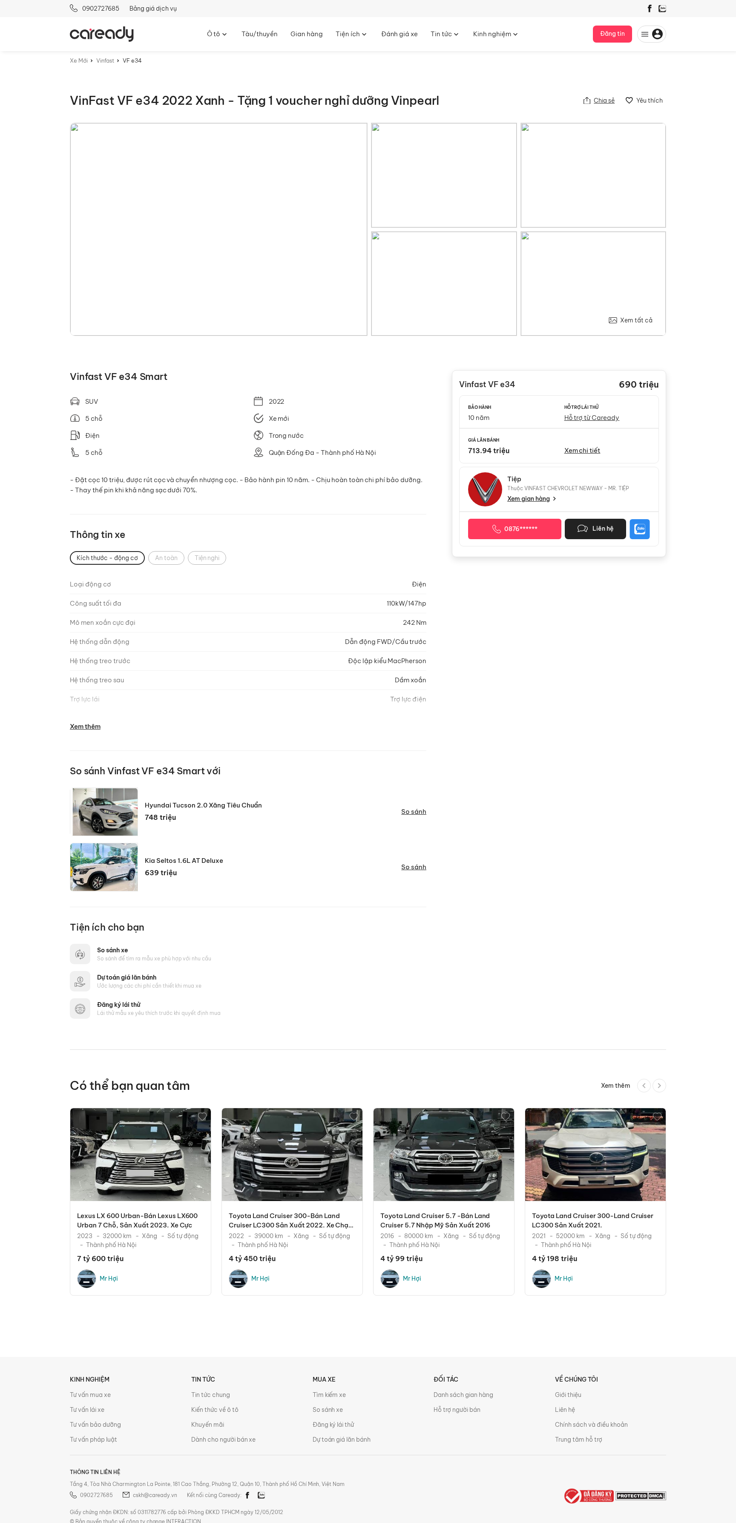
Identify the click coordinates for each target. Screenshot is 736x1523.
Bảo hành (479, 407)
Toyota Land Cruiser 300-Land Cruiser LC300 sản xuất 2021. (592, 1220)
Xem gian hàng (528, 499)
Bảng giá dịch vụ (153, 8)
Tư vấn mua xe (90, 1395)
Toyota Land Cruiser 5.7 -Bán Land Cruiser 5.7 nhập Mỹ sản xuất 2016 (435, 1220)
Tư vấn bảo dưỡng (95, 1424)
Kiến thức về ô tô (215, 1410)
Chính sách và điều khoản (591, 1424)
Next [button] (659, 1085)
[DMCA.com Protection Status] (640, 1495)
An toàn (166, 558)
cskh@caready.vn (155, 1495)
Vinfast (105, 60)
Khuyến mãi (207, 1424)
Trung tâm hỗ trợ (578, 1439)
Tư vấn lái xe (87, 1410)
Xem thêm (85, 726)
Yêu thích (649, 100)
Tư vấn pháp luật (93, 1439)
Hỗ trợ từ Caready (592, 418)
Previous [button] (644, 1085)
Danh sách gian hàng (463, 1395)
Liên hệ (565, 1410)
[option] (140, 1202)
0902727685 (100, 8)
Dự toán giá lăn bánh (126, 977)
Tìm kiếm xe (329, 1395)
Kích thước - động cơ (107, 558)
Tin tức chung (210, 1395)
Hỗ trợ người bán (457, 1410)
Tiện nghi (207, 558)
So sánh (413, 811)
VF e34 (132, 60)
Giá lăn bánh (483, 440)
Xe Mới (79, 60)
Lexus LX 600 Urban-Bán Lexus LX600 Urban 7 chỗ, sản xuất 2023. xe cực (137, 1220)
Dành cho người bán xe (223, 1439)
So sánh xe (112, 950)
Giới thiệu (568, 1395)
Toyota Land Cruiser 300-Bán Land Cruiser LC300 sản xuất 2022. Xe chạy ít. (290, 1221)
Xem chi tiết (582, 450)
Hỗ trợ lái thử (581, 407)
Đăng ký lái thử (118, 1005)
